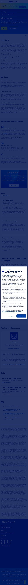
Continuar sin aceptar (6, 269)
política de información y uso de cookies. (11, 311)
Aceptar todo (21, 316)
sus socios (9, 275)
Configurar (11, 316)
